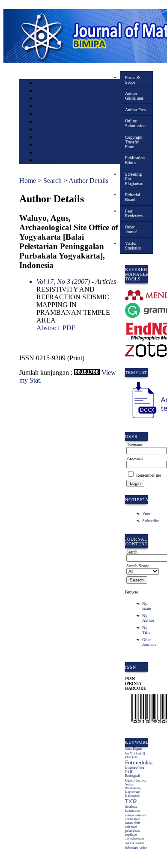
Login (42, 99)
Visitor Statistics (133, 245)
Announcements (51, 130)
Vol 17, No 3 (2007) (63, 281)
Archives (44, 122)
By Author (148, 618)
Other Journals (149, 642)
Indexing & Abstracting (58, 145)
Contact (43, 160)
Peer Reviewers (134, 213)
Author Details (88, 180)
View (146, 513)
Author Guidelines (134, 95)
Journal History (51, 153)
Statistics (45, 137)
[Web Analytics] (87, 372)
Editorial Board (132, 197)
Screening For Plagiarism (134, 179)
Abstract (47, 328)
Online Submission (135, 123)
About (42, 91)
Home (42, 83)
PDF (69, 328)
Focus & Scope (132, 80)
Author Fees (135, 109)
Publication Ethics (135, 160)
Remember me (148, 475)
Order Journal (131, 229)
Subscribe (150, 520)
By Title (146, 630)
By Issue (146, 606)
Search (42, 106)
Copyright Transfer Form (134, 142)
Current (43, 114)
